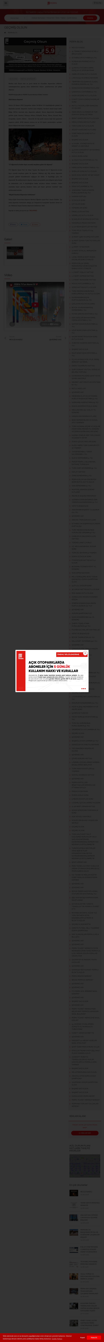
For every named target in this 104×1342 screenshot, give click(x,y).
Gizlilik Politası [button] (57, 1339)
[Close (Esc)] (85, 653)
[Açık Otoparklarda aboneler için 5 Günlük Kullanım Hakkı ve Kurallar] (52, 671)
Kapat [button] (82, 1337)
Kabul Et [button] (94, 1337)
